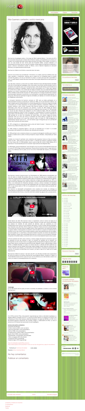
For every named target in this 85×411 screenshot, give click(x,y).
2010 (65, 246)
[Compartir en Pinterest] (36, 348)
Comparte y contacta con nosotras (13, 402)
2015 (65, 237)
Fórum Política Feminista (68, 308)
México (23, 350)
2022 (65, 225)
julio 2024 (65, 211)
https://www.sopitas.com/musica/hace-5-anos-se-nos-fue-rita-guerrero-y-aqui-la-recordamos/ (31, 344)
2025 (65, 200)
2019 (65, 230)
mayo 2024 (65, 215)
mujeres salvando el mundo (69, 292)
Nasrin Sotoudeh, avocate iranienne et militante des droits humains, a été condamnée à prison (73, 338)
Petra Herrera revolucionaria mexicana (73, 118)
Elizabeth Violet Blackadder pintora (72, 183)
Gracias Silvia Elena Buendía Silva (72, 285)
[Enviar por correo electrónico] (31, 348)
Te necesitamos (9, 404)
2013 (65, 240)
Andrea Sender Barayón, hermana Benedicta (73, 164)
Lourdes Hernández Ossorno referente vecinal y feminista (73, 98)
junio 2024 (65, 213)
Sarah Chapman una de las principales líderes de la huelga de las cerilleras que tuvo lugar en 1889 (73, 127)
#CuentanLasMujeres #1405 (73, 294)
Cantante (18, 350)
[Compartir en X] (33, 348)
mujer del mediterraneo (68, 283)
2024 (65, 201)
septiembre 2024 (66, 208)
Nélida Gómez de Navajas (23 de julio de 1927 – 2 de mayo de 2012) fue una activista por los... (70, 69)
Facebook (7, 406)
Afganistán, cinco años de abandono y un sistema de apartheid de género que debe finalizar (71, 304)
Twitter (7, 408)
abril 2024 (65, 216)
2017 (65, 234)
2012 (65, 242)
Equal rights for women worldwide (70, 315)
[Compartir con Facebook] (35, 348)
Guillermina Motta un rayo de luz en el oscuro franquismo (73, 137)
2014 (65, 239)
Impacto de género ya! (68, 325)
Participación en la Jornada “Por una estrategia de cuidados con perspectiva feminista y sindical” (73, 329)
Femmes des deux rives (68, 335)
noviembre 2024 (66, 205)
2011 (65, 244)
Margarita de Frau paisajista (71, 174)
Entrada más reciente (14, 394)
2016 (65, 235)
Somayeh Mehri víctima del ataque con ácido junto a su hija (73, 155)
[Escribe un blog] (32, 348)
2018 (65, 232)
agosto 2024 (66, 210)
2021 (65, 227)
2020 (65, 229)
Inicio (33, 394)
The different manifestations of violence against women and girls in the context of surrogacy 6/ (73, 319)
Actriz (14, 350)
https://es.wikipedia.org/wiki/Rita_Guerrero (18, 343)
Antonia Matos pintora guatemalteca (72, 146)
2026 (65, 198)
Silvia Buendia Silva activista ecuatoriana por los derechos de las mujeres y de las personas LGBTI (73, 108)
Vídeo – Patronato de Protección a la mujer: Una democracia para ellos (70, 310)
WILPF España (66, 302)
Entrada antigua (52, 394)
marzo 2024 (65, 218)
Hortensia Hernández (21, 348)
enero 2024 (65, 221)
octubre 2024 (66, 206)
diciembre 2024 (66, 203)
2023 (65, 224)
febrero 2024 (66, 220)
